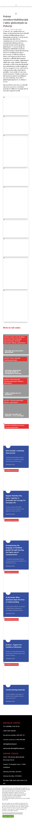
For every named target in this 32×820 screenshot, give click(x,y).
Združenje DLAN (10, 464)
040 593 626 (20, 739)
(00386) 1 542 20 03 (12, 726)
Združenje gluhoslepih (16, 29)
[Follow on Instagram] (13, 790)
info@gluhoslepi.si (10, 744)
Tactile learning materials (15, 690)
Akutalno (6, 337)
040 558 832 (11, 731)
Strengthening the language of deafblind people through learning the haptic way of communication (15, 550)
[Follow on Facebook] (6, 790)
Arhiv (16, 337)
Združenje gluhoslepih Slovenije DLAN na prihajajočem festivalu (13, 371)
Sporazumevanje (9, 341)
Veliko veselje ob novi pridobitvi (13, 393)
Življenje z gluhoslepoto (19, 343)
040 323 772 (20, 735)
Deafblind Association (17, 425)
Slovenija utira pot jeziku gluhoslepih (14, 351)
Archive (12, 337)
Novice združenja (17, 339)
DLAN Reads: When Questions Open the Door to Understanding (15, 599)
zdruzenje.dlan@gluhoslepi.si (13, 748)
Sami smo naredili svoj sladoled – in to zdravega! (14, 415)
